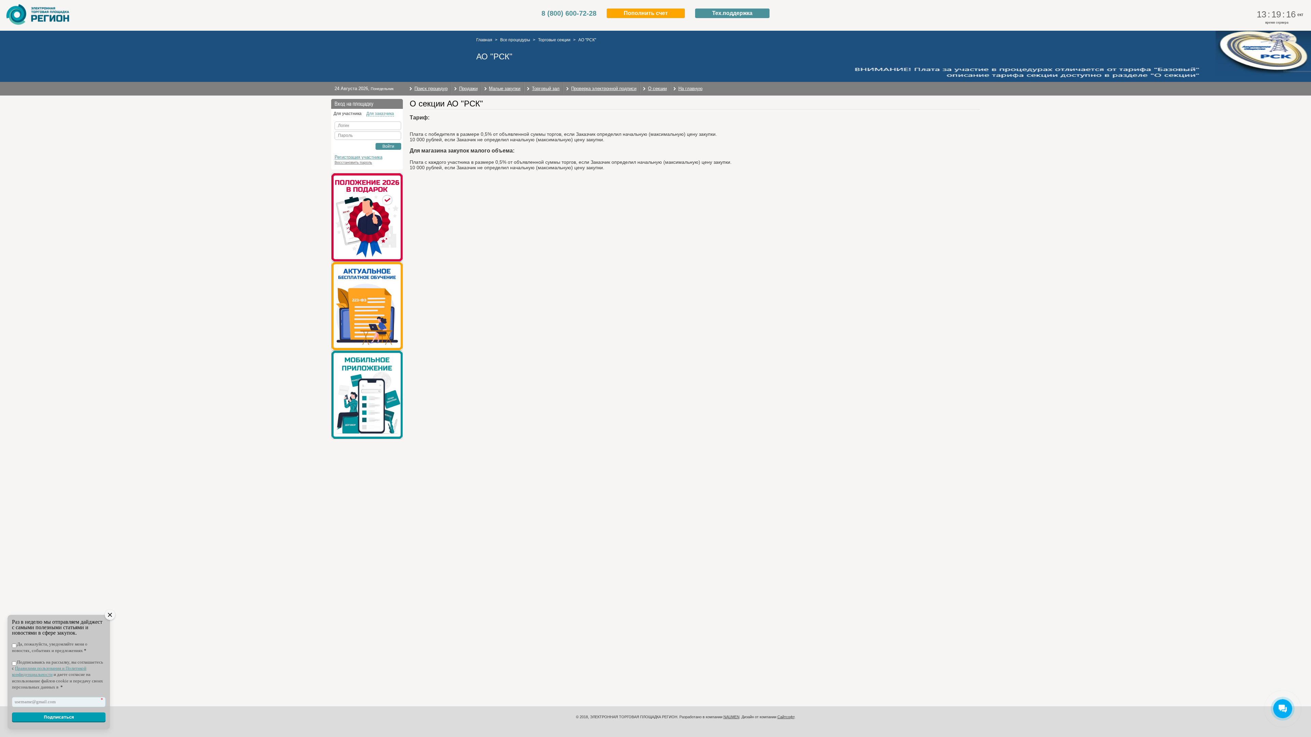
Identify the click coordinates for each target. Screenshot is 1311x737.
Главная (484, 40)
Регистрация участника (358, 157)
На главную (690, 88)
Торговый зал (546, 88)
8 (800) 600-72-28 (568, 13)
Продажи (468, 88)
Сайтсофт (785, 717)
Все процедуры (515, 40)
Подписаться (59, 717)
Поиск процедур (431, 88)
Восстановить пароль (353, 162)
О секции (657, 88)
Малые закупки (504, 88)
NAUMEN (731, 717)
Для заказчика (380, 113)
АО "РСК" (587, 40)
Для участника (348, 113)
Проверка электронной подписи (603, 88)
